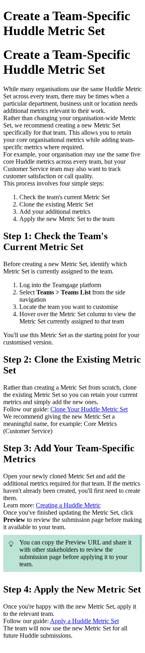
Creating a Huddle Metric (68, 505)
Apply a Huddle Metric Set (84, 621)
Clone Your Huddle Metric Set (89, 409)
